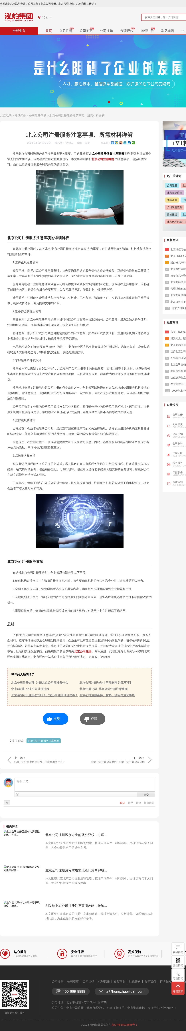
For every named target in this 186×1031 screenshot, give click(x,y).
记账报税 (172, 214)
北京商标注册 (174, 192)
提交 (146, 794)
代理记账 (126, 31)
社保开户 (135, 981)
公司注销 (106, 31)
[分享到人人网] (129, 142)
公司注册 (65, 31)
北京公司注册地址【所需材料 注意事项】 (106, 682)
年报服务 (178, 472)
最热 (139, 802)
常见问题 (167, 31)
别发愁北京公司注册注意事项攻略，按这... (76, 906)
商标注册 (147, 31)
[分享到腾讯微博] (125, 142)
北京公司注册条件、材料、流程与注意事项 (107, 695)
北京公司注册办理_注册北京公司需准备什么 (39, 682)
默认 (123, 802)
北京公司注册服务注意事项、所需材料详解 (77, 115)
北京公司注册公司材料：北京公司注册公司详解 (118, 761)
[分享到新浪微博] (120, 142)
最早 (131, 802)
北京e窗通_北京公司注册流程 (30, 688)
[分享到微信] (133, 142)
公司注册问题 (37, 115)
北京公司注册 (83, 651)
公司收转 (178, 443)
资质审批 (178, 481)
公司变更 (86, 31)
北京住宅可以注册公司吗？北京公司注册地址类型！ (44, 695)
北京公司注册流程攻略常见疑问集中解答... (76, 870)
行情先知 (165, 981)
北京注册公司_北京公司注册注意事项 (104, 688)
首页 (48, 31)
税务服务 (178, 462)
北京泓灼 (6, 115)
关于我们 (150, 981)
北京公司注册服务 (103, 159)
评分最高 (149, 802)
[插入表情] (17, 794)
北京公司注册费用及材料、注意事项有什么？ (39, 761)
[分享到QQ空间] (116, 142)
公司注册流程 (174, 207)
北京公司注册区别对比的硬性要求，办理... (76, 835)
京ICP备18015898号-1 (124, 1024)
